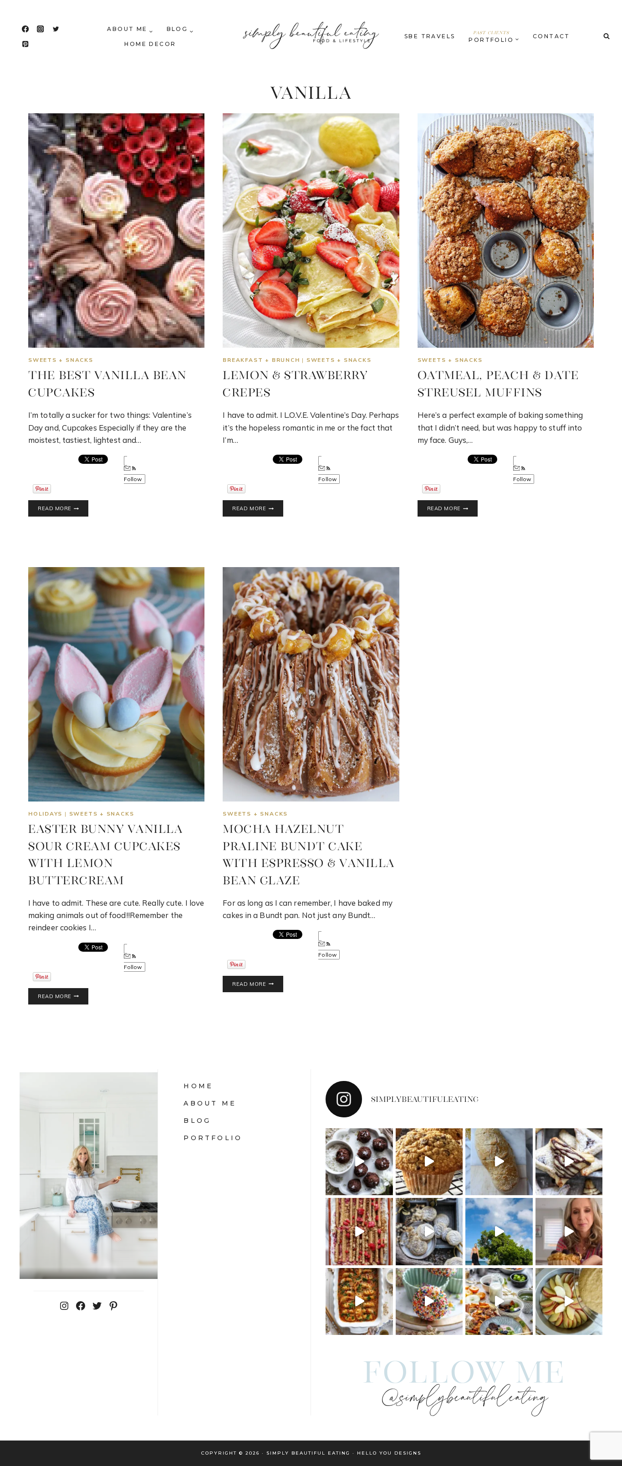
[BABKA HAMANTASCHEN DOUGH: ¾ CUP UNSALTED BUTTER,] (569, 1162)
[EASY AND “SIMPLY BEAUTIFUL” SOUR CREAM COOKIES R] (429, 1231)
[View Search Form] (606, 36)
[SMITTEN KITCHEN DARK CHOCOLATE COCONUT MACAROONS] (359, 1162)
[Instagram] (41, 29)
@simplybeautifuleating (464, 1398)
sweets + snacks (60, 359)
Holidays (45, 813)
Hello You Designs (389, 1453)
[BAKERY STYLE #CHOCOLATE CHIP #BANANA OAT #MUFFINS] (429, 1162)
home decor (150, 44)
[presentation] (116, 230)
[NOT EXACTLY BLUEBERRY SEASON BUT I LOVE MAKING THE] (569, 1231)
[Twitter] (56, 29)
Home (198, 1086)
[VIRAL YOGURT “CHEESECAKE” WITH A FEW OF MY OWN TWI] (359, 1231)
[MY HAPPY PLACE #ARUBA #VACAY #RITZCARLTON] (499, 1231)
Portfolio (213, 1138)
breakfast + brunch (261, 359)
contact (551, 36)
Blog (197, 1120)
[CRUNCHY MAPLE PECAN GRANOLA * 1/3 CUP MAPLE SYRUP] (499, 1301)
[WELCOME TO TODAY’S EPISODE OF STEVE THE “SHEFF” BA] (499, 1162)
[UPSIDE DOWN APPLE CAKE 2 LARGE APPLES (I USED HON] (569, 1301)
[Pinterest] (25, 44)
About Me (210, 1103)
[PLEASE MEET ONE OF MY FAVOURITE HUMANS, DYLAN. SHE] (429, 1301)
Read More (63, 509)
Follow (133, 479)
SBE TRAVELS (429, 36)
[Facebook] (25, 29)
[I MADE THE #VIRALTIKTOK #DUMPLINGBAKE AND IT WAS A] (359, 1301)
